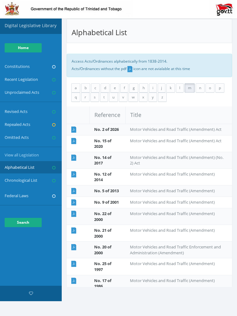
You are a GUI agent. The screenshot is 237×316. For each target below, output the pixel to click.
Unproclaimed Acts (22, 92)
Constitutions (17, 66)
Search (23, 222)
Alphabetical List (20, 167)
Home (23, 47)
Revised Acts (16, 111)
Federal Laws (16, 195)
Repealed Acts (17, 124)
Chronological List (21, 180)
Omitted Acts (17, 137)
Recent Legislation (21, 79)
